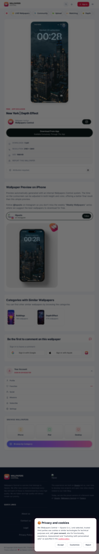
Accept (60, 545)
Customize (74, 545)
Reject (88, 545)
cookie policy (63, 539)
